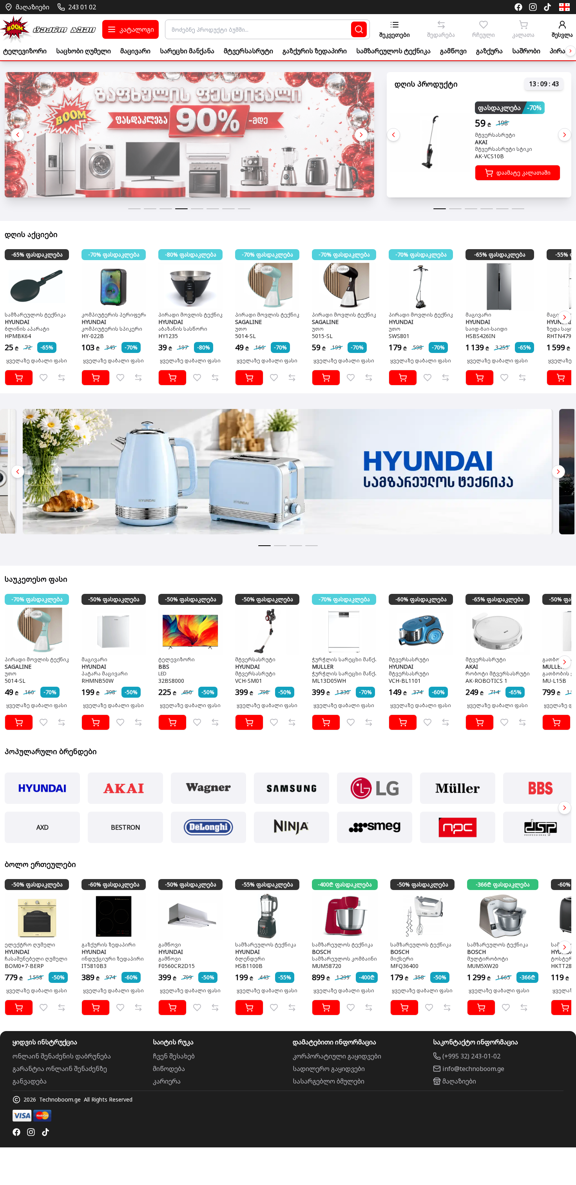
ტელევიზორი (25, 51)
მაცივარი (135, 51)
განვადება (30, 1081)
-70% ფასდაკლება (113, 254)
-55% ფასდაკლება (267, 884)
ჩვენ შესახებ (174, 1056)
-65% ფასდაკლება (37, 254)
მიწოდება (169, 1068)
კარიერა (167, 1081)
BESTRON (125, 827)
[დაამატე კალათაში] (19, 377)
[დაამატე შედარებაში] (61, 377)
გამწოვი (453, 51)
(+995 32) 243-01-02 (471, 1056)
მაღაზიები (459, 1081)
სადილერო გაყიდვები (329, 1068)
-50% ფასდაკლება (113, 599)
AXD (42, 827)
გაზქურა (489, 51)
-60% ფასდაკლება (421, 599)
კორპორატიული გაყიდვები (337, 1056)
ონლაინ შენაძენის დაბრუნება (62, 1056)
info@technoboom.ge (473, 1068)
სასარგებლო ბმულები (328, 1081)
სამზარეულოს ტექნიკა (393, 51)
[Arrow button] (570, 50)
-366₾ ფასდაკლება (503, 884)
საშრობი (526, 51)
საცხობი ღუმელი (83, 51)
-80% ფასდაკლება (190, 254)
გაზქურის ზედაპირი (315, 51)
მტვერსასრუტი (248, 51)
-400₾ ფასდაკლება (345, 884)
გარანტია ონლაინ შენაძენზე (60, 1068)
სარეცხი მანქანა (187, 51)
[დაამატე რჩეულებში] (43, 377)
